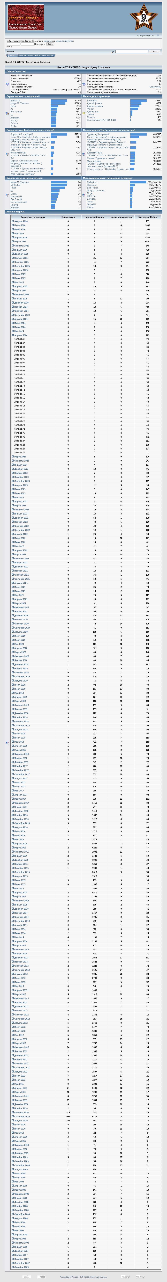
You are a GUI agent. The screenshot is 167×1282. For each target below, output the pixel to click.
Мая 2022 (19, 546)
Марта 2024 (20, 457)
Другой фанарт (94, 103)
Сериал (90, 114)
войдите (48, 41)
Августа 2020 (21, 632)
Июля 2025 (19, 274)
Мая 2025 (19, 282)
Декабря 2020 (21, 615)
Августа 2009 (21, 1169)
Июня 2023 (19, 493)
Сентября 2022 (22, 530)
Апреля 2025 (20, 286)
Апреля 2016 (20, 843)
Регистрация (47, 55)
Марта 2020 (20, 652)
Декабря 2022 (21, 518)
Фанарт (90, 109)
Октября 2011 (21, 1063)
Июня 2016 (19, 835)
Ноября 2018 (21, 717)
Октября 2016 (21, 819)
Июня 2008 (19, 1226)
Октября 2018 (21, 721)
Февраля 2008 (21, 1243)
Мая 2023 (19, 497)
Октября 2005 (21, 1267)
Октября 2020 (21, 624)
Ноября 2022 (21, 522)
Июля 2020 (19, 636)
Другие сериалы (95, 106)
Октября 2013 (21, 966)
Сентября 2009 (22, 1165)
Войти (37, 55)
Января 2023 (20, 514)
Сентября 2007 (22, 1263)
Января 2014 (20, 953)
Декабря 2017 (21, 762)
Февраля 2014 (21, 949)
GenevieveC (155, 87)
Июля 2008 (19, 1222)
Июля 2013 (19, 978)
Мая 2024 (19, 331)
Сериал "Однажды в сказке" (24, 160)
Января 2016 (20, 856)
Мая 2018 (19, 742)
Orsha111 (91, 204)
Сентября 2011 (22, 1067)
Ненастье (15, 100)
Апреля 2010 (20, 1137)
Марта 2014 (20, 945)
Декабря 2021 (21, 566)
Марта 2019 (20, 701)
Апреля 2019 (20, 697)
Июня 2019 (19, 689)
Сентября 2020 (22, 628)
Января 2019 (20, 709)
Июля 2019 (19, 685)
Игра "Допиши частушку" (23, 174)
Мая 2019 (19, 693)
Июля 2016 (19, 831)
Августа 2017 (21, 778)
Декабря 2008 (21, 1202)
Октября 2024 (21, 311)
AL (12, 109)
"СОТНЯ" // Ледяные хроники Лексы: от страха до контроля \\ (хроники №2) (30, 143)
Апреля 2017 (20, 795)
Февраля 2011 (21, 1096)
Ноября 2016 (21, 815)
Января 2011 (20, 1100)
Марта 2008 (20, 1239)
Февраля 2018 (21, 754)
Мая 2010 (19, 1133)
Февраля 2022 (21, 558)
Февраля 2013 (21, 998)
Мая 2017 (19, 790)
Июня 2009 (19, 1177)
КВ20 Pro (91, 196)
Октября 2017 (21, 770)
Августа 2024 (21, 319)
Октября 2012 (21, 1015)
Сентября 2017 (22, 774)
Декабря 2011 (21, 1055)
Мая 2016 (19, 839)
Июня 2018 (19, 738)
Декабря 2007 (21, 1251)
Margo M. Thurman (20, 103)
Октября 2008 (21, 1210)
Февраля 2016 (21, 852)
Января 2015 (20, 905)
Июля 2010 (19, 1124)
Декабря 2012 (21, 1006)
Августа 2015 (21, 876)
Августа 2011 (20, 1072)
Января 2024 (20, 465)
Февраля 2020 (21, 656)
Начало (13, 55)
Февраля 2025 (21, 294)
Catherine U (16, 196)
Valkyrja (14, 120)
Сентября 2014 (22, 921)
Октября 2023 (21, 477)
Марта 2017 (20, 799)
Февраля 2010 (21, 1145)
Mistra (13, 194)
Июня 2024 (19, 327)
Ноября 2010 (21, 1108)
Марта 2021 (20, 603)
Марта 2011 (20, 1092)
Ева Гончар (16, 111)
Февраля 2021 (21, 607)
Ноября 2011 (20, 1059)
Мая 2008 (19, 1230)
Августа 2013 (21, 974)
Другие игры (93, 111)
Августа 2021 (21, 583)
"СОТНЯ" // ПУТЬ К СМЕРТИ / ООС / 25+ (107, 155)
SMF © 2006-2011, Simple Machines (93, 1277)
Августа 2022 (21, 534)
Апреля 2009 (20, 1186)
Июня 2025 (19, 278)
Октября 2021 (21, 575)
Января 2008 (20, 1247)
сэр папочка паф (19, 202)
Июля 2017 (19, 782)
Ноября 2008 (21, 1206)
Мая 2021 (19, 595)
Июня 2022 (19, 542)
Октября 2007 (21, 1259)
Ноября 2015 (21, 864)
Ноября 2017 (21, 766)
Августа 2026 (21, 221)
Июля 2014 (19, 929)
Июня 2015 (19, 884)
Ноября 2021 (21, 571)
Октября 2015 (21, 868)
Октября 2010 (21, 1112)
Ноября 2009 (21, 1157)
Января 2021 (20, 611)
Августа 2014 (21, 925)
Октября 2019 (21, 672)
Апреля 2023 (20, 501)
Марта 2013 (20, 994)
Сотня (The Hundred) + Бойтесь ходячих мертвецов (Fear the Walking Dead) (30, 138)
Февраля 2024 (21, 461)
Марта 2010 (20, 1141)
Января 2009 (20, 1198)
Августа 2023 (21, 485)
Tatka (13, 106)
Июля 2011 (19, 1076)
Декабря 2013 (21, 957)
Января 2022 (20, 562)
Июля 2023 (19, 489)
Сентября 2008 (22, 1214)
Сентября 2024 (22, 315)
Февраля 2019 (21, 705)
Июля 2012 (19, 1027)
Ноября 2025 (21, 258)
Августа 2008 (21, 1218)
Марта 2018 (20, 750)
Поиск (30, 55)
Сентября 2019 (22, 676)
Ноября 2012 (21, 1010)
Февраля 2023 (21, 509)
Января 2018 (20, 758)
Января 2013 (20, 1002)
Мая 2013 (19, 986)
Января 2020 (20, 660)
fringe (89, 193)
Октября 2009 (21, 1161)
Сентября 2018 (22, 725)
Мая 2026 (19, 233)
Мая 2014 (19, 937)
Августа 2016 (21, 827)
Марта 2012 (20, 1043)
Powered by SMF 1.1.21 (69, 1277)
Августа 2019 (21, 681)
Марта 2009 (20, 1190)
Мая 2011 (19, 1084)
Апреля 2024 (20, 335)
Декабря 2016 (21, 811)
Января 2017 (20, 807)
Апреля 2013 (20, 990)
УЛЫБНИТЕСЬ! (18, 153)
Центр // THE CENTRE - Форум (18, 62)
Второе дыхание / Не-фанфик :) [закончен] (108, 169)
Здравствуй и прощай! (22, 134)
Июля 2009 (19, 1173)
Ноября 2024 (21, 307)
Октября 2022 (21, 526)
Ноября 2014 (21, 913)
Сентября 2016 (22, 823)
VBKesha (15, 185)
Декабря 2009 (21, 1153)
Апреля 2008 (20, 1234)
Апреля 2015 (20, 892)
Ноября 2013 (21, 962)
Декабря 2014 (21, 909)
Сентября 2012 (22, 1019)
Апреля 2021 (20, 599)
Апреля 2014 (20, 941)
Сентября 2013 (22, 970)
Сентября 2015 (22, 872)
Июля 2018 (19, 733)
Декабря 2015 (21, 860)
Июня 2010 (19, 1129)
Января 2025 (20, 298)
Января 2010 (20, 1149)
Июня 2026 (19, 229)
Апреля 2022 (20, 550)
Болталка (92, 100)
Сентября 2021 (22, 579)
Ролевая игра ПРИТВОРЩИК (101, 120)
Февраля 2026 (21, 246)
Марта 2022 (20, 554)
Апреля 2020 (20, 648)
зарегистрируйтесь (65, 41)
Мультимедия (94, 161)
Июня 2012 (19, 1031)
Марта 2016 (20, 848)
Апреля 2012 (20, 1039)
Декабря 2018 (21, 713)
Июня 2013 (19, 982)
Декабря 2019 (21, 664)
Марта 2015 (20, 896)
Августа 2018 (21, 729)
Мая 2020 (19, 644)
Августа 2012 (21, 1023)
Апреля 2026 (20, 237)
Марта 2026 (20, 241)
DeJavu (14, 123)
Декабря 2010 (21, 1104)
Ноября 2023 (21, 473)
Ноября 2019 (21, 668)
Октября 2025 (21, 262)
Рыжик (90, 207)
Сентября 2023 (22, 481)
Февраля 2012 (21, 1047)
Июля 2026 (19, 225)
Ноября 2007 (21, 1255)
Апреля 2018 (20, 746)
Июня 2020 (19, 640)
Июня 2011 (19, 1080)
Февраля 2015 (21, 900)
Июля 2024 (19, 323)
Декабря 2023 (21, 469)
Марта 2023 (20, 505)
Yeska (13, 126)
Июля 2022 (19, 538)
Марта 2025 (20, 290)
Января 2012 (20, 1051)
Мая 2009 (19, 1182)
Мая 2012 (19, 1035)
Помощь (22, 55)
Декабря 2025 (21, 254)
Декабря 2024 (21, 303)
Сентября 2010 (22, 1116)
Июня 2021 (19, 591)
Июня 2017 (19, 786)
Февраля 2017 (21, 803)
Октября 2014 (21, 917)
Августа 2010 (21, 1120)
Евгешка (15, 117)
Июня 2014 (19, 933)
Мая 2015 (19, 888)
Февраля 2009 (21, 1194)
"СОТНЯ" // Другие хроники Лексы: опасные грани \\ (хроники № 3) (28, 169)
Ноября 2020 (21, 619)
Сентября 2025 (22, 266)
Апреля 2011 (20, 1088)
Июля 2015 (19, 880)
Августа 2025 (21, 270)
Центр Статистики (42, 62)
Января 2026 (20, 250)
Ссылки (91, 117)
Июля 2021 (19, 587)
